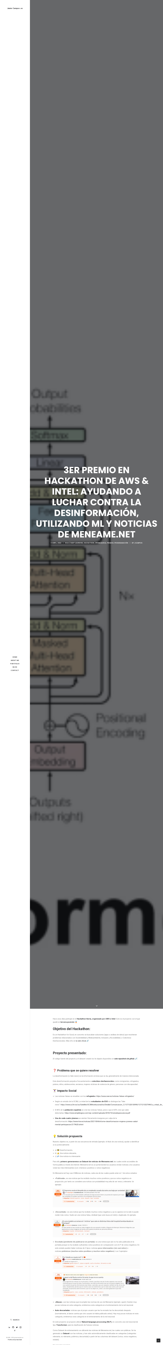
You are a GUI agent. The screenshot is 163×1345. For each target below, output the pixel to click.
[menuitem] (9, 1327)
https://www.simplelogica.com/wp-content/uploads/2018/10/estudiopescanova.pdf (97, 1113)
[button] (9, 1327)
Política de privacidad (15, 1339)
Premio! (110, 543)
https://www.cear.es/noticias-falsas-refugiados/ (115, 1096)
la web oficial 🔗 (82, 1041)
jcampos (138, 543)
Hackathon (89, 543)
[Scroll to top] (158, 1340)
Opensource (100, 543)
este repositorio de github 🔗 (125, 1059)
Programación (121, 543)
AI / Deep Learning (75, 543)
